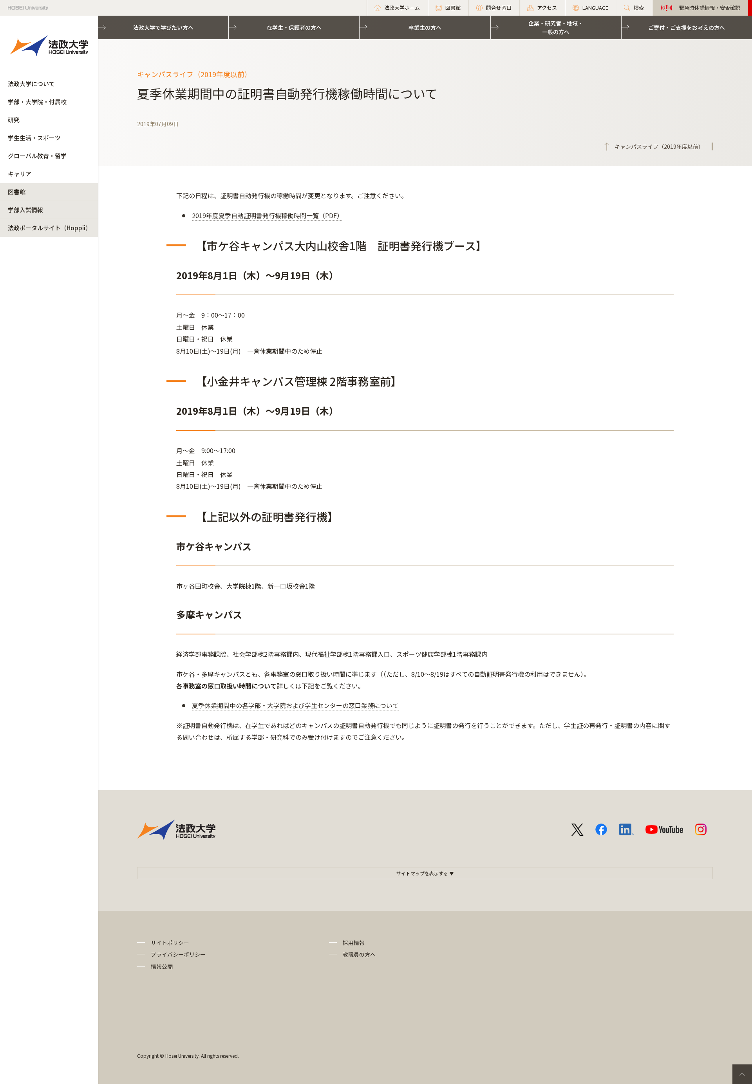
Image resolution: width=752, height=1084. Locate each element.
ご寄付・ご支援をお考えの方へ (686, 27)
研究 (14, 120)
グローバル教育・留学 (37, 156)
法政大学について (31, 83)
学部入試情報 (25, 210)
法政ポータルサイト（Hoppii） (49, 228)
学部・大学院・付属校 (37, 102)
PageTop (742, 1074)
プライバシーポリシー (178, 954)
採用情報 (354, 943)
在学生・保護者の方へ (294, 27)
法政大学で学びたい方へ (163, 27)
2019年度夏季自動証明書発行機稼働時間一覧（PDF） (267, 215)
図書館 (16, 192)
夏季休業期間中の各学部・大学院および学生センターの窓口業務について (295, 705)
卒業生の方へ (425, 27)
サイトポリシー (170, 943)
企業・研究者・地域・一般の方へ (555, 27)
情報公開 (162, 966)
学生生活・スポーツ (34, 138)
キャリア (19, 174)
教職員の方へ (359, 954)
